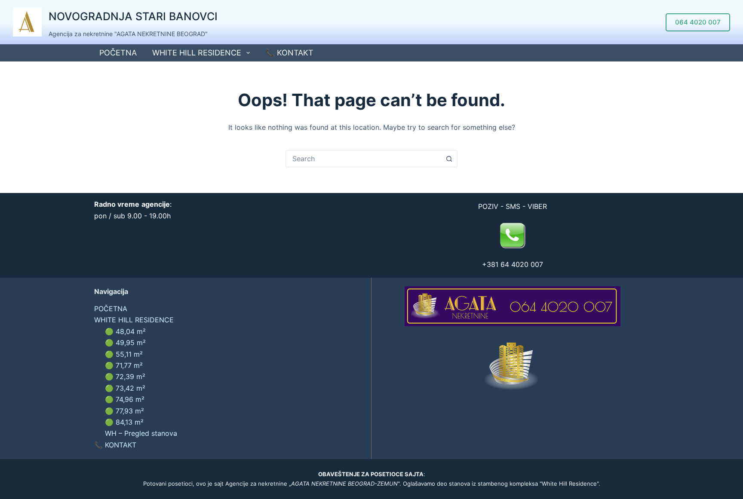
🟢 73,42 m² (125, 388)
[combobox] (363, 158)
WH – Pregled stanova (141, 433)
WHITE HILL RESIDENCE (196, 52)
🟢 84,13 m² (124, 422)
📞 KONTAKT (289, 52)
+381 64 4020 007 (512, 264)
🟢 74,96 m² (124, 399)
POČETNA (118, 52)
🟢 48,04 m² (125, 331)
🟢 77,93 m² (124, 411)
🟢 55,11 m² (124, 354)
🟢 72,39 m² (125, 376)
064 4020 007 (698, 22)
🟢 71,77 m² (124, 365)
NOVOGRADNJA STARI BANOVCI (133, 16)
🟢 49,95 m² (125, 342)
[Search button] (449, 158)
